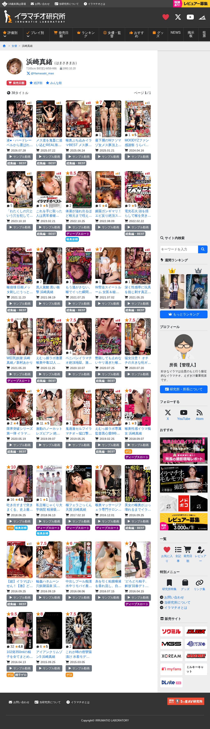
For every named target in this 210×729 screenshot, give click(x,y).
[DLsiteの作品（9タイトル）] (171, 682)
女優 (14, 45)
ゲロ (128, 451)
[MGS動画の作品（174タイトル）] (171, 643)
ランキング (88, 34)
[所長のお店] (202, 17)
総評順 (37, 83)
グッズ (160, 34)
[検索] (203, 249)
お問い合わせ (42, 3)
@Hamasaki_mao (42, 73)
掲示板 (191, 34)
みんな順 (55, 83)
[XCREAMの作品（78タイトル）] (171, 656)
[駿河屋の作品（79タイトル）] (196, 643)
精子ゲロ (21, 674)
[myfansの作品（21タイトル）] (171, 669)
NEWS (176, 32)
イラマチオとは (96, 3)
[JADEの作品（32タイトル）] (196, 656)
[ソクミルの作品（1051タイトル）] (171, 631)
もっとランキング (185, 314)
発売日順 (63, 34)
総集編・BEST (16, 163)
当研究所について (68, 3)
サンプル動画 (22, 156)
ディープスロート (77, 233)
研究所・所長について (186, 389)
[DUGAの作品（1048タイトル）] (196, 631)
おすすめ (138, 34)
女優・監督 (114, 34)
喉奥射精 (72, 239)
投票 (204, 34)
